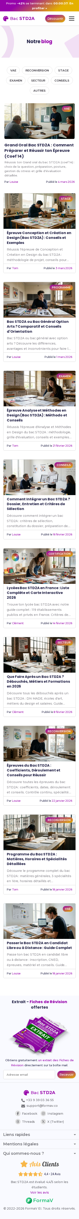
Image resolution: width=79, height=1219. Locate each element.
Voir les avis (39, 1192)
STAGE (63, 70)
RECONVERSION (37, 70)
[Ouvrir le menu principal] (71, 18)
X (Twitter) (55, 1122)
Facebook (29, 1114)
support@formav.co (42, 1106)
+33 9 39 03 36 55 (39, 1100)
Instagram (55, 1114)
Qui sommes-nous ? (23, 1153)
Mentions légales (20, 1144)
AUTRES (39, 90)
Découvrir (55, 19)
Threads (28, 1122)
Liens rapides (16, 1134)
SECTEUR (38, 80)
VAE (13, 70)
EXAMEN (16, 80)
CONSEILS (61, 80)
